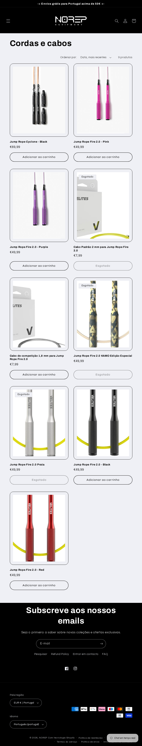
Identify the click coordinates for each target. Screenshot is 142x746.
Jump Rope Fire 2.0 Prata (27, 464)
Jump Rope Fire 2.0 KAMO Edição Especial (103, 355)
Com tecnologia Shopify (61, 738)
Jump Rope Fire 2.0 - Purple (29, 246)
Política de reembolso (91, 738)
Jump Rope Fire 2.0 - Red (27, 569)
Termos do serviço (67, 742)
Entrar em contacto (85, 654)
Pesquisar (40, 654)
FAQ (105, 654)
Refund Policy (60, 654)
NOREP (43, 738)
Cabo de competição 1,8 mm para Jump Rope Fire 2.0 (37, 357)
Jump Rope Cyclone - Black (29, 141)
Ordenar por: (68, 57)
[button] (8, 21)
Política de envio (90, 742)
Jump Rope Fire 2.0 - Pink (91, 141)
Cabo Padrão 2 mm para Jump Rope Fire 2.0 (101, 248)
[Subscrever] (101, 643)
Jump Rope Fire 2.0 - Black (92, 464)
